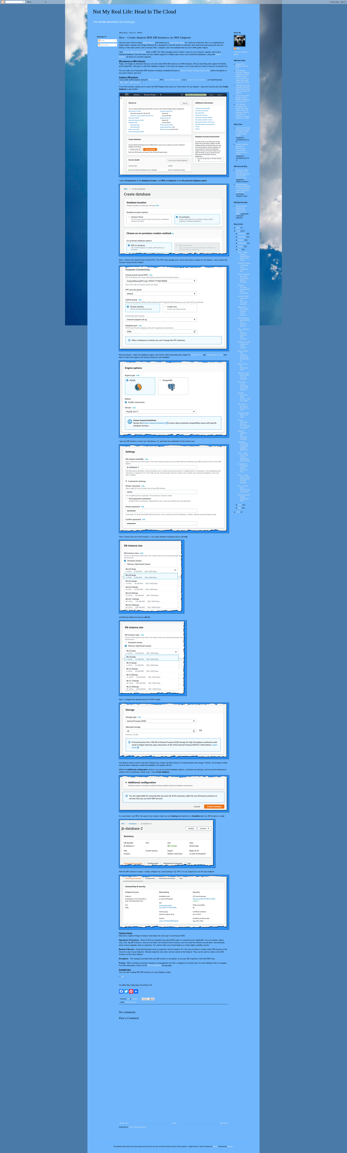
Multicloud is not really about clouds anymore (244, 345)
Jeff (122, 977)
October (241, 240)
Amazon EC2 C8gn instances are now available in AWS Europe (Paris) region (243, 132)
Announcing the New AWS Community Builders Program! (244, 278)
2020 (238, 231)
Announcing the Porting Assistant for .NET (244, 498)
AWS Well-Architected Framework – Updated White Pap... (244, 446)
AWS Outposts (149, 43)
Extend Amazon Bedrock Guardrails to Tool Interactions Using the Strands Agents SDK (243, 188)
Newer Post (124, 1123)
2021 (238, 228)
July (240, 250)
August (241, 246)
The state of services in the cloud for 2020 (243, 407)
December (242, 234)
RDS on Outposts (154, 965)
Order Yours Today (177, 43)
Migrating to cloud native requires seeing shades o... (243, 311)
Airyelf (215, 1146)
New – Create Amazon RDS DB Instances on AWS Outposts (244, 479)
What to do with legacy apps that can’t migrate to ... (243, 376)
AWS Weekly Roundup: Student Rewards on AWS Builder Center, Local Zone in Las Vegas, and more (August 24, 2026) (242, 76)
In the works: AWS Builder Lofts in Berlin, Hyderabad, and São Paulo (243, 99)
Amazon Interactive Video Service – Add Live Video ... (244, 397)
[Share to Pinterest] (153, 999)
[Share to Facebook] (150, 999)
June (240, 505)
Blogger (230, 1146)
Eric (238, 48)
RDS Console (153, 80)
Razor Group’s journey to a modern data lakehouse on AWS (241, 210)
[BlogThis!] (145, 999)
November (242, 237)
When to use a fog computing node (243, 367)
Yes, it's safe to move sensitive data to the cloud (244, 489)
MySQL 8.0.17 (196, 355)
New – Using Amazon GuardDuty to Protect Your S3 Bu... (244, 256)
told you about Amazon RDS (134, 52)
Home (174, 1123)
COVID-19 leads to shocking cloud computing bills (244, 267)
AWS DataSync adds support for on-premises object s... (244, 322)
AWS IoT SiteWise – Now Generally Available (243, 435)
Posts (102, 41)
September (242, 243)
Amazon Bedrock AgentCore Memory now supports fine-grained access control (242, 149)
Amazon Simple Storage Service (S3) (195, 71)
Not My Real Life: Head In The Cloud (134, 12)
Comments (104, 45)
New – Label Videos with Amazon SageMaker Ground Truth (244, 457)
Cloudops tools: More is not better (243, 415)
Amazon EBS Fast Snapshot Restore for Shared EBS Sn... (243, 356)
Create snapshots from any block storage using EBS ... (244, 424)
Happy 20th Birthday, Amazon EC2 (242, 66)
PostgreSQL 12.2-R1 (214, 355)
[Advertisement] (173, 1100)
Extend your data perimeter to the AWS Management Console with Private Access (243, 174)
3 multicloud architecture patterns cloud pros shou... (243, 468)
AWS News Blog (130, 1002)
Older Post (223, 1123)
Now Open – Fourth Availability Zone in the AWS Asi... (243, 386)
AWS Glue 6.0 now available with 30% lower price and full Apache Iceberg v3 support (243, 89)
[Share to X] (148, 999)
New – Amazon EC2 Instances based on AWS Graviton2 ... (243, 334)
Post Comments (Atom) (137, 1127)
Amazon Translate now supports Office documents (244, 289)
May (240, 508)
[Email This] (143, 999)
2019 (238, 512)
